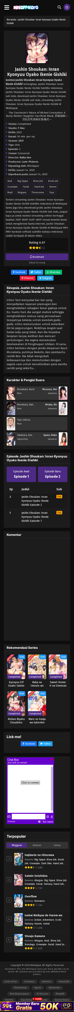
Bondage (30, 944)
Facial (26, 186)
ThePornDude (20, 987)
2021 (21, 140)
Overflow (31, 896)
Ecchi (58, 919)
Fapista (38, 987)
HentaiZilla (64, 981)
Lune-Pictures (30, 161)
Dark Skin (46, 863)
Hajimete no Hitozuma (39, 855)
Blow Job (38, 181)
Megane (22, 192)
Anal (9, 181)
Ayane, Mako (50, 435)
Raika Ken (25, 157)
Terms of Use (11, 981)
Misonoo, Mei (49, 389)
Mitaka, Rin (51, 404)
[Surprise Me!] (67, 7)
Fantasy (48, 883)
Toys (51, 192)
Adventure (48, 919)
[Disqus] (37, 589)
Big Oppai (22, 181)
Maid (10, 192)
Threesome (37, 192)
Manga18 (60, 994)
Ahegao (38, 880)
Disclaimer (29, 981)
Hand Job (39, 186)
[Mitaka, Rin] (63, 414)
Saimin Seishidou (36, 876)
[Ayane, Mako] (63, 444)
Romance (39, 900)
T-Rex (21, 128)
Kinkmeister (54, 987)
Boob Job (53, 181)
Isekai (46, 923)
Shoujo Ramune (35, 936)
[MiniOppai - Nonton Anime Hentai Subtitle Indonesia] (26, 9)
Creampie (12, 186)
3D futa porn (42, 994)
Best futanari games (19, 994)
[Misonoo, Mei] (63, 399)
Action (37, 919)
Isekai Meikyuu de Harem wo (43, 915)
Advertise (46, 981)
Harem (53, 186)
